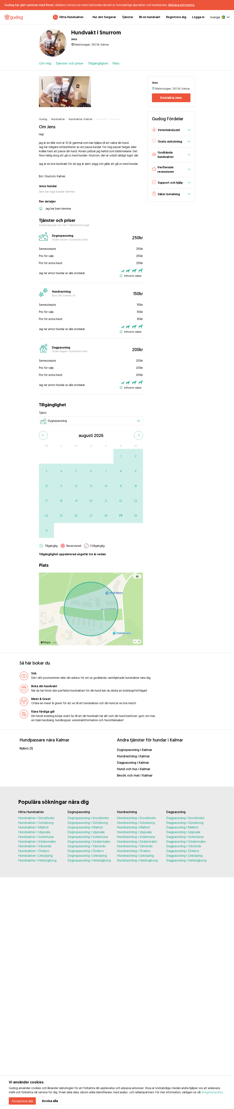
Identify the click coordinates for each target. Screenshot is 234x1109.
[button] (171, 130)
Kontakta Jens (171, 98)
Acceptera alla (22, 1101)
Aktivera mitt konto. (181, 5)
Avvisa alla (50, 1101)
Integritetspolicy (212, 1092)
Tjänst (42, 413)
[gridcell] (120, 456)
